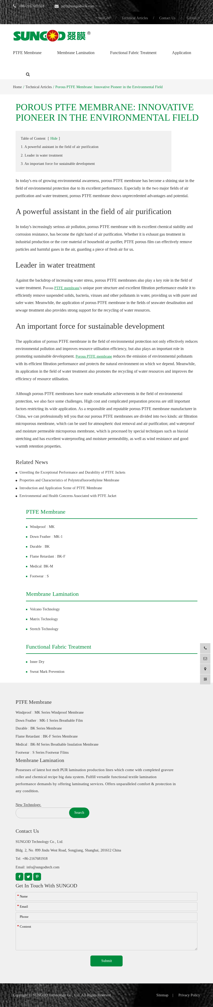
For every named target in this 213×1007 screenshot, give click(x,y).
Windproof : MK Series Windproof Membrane (50, 712)
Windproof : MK (42, 527)
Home (17, 87)
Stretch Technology (44, 629)
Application (181, 52)
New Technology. (28, 805)
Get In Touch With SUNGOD (46, 885)
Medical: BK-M (41, 566)
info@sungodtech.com (77, 6)
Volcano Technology (45, 609)
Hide (53, 138)
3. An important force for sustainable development (58, 164)
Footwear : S (39, 576)
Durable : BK (40, 546)
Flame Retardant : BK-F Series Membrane (47, 736)
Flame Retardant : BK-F (47, 556)
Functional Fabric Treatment (133, 52)
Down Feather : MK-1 (46, 537)
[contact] (205, 669)
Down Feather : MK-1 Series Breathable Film (49, 720)
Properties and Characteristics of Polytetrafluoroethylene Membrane (69, 480)
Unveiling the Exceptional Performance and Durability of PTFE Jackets (72, 472)
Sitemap (162, 995)
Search (79, 813)
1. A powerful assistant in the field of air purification (59, 147)
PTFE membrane (66, 288)
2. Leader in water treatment (42, 155)
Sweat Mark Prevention (47, 672)
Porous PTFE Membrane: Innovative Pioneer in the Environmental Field (109, 87)
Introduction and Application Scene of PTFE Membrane (60, 488)
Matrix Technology (44, 619)
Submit (106, 961)
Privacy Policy (189, 995)
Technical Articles (135, 18)
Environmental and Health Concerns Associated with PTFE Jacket (67, 496)
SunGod (104, 18)
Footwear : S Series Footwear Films (42, 752)
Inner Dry (37, 662)
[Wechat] (205, 679)
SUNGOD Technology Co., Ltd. (57, 995)
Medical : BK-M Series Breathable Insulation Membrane (57, 744)
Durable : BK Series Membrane (39, 728)
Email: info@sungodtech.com (37, 867)
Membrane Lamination (76, 52)
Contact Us (167, 18)
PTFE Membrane (27, 52)
